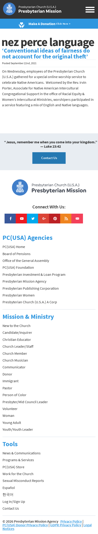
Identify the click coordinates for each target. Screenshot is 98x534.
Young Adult (12, 422)
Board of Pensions (17, 253)
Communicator (14, 367)
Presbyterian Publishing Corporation (31, 288)
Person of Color (14, 394)
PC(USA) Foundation (18, 267)
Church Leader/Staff (18, 346)
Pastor (7, 388)
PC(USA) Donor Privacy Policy (25, 525)
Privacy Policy (71, 521)
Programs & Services (18, 460)
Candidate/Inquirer (17, 332)
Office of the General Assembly (26, 260)
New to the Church (17, 325)
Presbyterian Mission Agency (24, 281)
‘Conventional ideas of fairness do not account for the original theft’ (46, 53)
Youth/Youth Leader (18, 429)
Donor (7, 374)
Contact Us (49, 158)
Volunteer (10, 408)
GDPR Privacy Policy (65, 525)
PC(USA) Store (13, 467)
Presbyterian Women (19, 295)
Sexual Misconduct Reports (23, 480)
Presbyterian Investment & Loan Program (34, 274)
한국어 (8, 494)
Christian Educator (17, 339)
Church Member (15, 353)
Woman (8, 415)
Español (9, 487)
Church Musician (15, 360)
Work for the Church (18, 473)
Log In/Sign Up (14, 501)
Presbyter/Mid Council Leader (25, 402)
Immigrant (10, 381)
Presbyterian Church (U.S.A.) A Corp (30, 302)
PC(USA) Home (14, 246)
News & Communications (22, 453)
